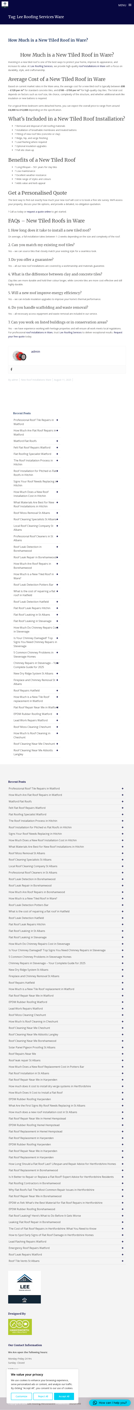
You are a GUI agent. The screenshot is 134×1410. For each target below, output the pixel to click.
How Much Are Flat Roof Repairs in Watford (35, 432)
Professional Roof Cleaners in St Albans (33, 538)
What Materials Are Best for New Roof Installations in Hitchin (34, 504)
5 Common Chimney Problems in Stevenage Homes (33, 654)
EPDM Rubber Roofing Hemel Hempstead (34, 1125)
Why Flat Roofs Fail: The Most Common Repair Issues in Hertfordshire (51, 1190)
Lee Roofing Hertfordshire (41, 1403)
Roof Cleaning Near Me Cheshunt (34, 744)
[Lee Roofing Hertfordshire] (5, 4)
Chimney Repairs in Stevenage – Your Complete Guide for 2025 (36, 665)
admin (15, 379)
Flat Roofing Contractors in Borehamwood (34, 1183)
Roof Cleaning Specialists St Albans (35, 519)
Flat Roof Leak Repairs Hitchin (32, 608)
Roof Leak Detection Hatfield (31, 601)
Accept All (64, 1396)
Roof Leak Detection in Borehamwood (28, 549)
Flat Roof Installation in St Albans (29, 1073)
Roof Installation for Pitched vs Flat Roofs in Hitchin (35, 473)
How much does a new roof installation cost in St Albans (43, 1112)
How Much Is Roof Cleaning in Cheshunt (32, 735)
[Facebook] (11, 369)
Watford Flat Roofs (25, 441)
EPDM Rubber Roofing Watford (33, 714)
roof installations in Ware (92, 66)
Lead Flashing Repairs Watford (27, 1241)
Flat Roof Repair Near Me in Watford (36, 707)
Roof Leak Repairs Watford (25, 1254)
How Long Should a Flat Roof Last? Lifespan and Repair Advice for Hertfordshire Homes (62, 1164)
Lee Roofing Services (41, 66)
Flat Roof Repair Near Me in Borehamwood (35, 1196)
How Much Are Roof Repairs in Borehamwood (32, 566)
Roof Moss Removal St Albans (32, 513)
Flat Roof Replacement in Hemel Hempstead (35, 1131)
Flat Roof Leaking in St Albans (32, 614)
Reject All (43, 1396)
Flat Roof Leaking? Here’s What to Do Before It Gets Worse (45, 1215)
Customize (21, 1396)
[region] (42, 1386)
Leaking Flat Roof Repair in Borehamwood (34, 1222)
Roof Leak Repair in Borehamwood (35, 557)
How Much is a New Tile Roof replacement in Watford (31, 699)
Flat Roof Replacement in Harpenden (31, 1138)
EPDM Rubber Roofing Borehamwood (32, 1209)
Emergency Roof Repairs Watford (29, 1248)
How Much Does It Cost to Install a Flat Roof (36, 1092)
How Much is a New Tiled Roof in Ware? (48, 40)
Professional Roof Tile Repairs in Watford (34, 422)
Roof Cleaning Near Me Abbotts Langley (33, 752)
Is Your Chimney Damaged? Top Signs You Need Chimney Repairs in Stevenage (35, 642)
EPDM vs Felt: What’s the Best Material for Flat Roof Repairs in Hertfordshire (55, 1203)
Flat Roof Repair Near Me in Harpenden (33, 1079)
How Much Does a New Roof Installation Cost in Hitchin (31, 494)
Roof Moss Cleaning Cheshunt (32, 727)
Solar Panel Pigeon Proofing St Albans (32, 1047)
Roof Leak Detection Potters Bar (33, 584)
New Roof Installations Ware (36, 379)
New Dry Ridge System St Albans (33, 673)
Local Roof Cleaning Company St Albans (33, 528)
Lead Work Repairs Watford (31, 720)
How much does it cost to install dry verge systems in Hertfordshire (50, 1086)
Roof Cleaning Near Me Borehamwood (32, 1041)
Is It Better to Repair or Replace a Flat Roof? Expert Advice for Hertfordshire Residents (61, 1177)
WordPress (75, 1403)
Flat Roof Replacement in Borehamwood (33, 1170)
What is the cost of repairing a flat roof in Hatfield (34, 593)
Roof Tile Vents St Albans (24, 1261)
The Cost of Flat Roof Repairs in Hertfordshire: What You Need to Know (52, 1228)
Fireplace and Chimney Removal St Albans (34, 682)
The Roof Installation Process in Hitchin (33, 462)
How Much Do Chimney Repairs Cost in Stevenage (36, 629)
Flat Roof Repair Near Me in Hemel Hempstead (37, 1118)
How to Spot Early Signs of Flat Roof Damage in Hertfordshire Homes (51, 1235)
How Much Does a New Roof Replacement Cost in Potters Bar (46, 1067)
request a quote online (39, 211)
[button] (110, 1403)
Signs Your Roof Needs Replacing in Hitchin (35, 483)
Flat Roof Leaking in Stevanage (32, 621)
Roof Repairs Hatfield (27, 690)
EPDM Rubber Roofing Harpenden (30, 1099)
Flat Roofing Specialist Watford (32, 454)
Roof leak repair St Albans (25, 1060)
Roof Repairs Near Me (22, 1054)
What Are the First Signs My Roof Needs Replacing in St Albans (47, 1105)
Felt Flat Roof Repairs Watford (32, 447)
